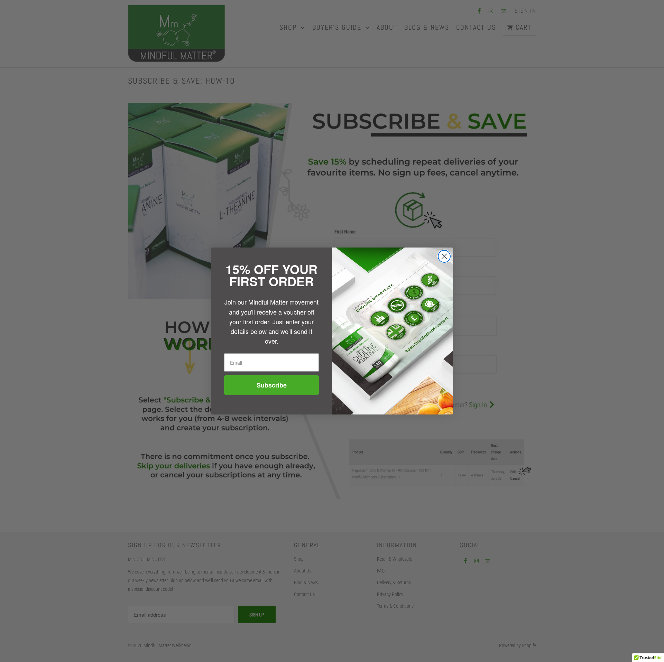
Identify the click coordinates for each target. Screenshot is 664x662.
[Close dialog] (444, 256)
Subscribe (272, 385)
